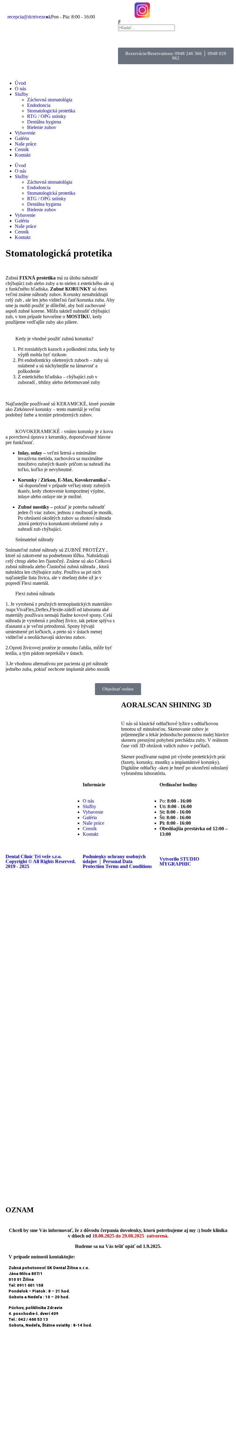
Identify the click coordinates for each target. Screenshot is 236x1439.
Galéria (22, 138)
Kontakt (22, 155)
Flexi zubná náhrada (35, 593)
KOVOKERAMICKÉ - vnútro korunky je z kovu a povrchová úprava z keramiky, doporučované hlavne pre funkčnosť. (59, 437)
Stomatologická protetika (51, 110)
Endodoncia (38, 105)
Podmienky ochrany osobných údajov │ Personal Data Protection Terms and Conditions (117, 861)
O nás (20, 88)
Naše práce (25, 144)
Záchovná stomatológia (49, 99)
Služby (21, 94)
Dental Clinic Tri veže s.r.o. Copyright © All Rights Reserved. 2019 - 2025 (41, 861)
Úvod (20, 83)
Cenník (22, 149)
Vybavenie (25, 132)
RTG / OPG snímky (46, 116)
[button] (176, 22)
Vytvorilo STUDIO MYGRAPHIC (179, 861)
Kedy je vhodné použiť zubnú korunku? (54, 338)
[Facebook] (125, 10)
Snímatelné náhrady (34, 539)
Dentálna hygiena (44, 121)
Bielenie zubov (41, 127)
